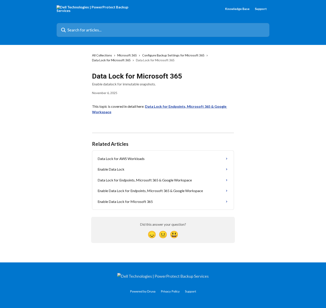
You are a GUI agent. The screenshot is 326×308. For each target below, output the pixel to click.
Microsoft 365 (127, 55)
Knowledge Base (237, 8)
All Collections (102, 55)
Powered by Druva (142, 291)
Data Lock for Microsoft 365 (111, 60)
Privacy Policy (170, 291)
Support (261, 8)
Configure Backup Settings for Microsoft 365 (173, 55)
